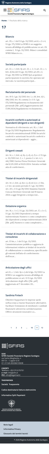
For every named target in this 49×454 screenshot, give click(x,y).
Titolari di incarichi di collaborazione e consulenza (26, 235)
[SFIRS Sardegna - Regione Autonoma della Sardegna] (13, 345)
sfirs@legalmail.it (13, 375)
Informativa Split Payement (13, 395)
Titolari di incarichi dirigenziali (22, 178)
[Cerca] (44, 10)
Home (4, 20)
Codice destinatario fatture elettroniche (19, 389)
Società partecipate (16, 64)
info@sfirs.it (13, 372)
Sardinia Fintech (14, 295)
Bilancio (10, 36)
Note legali (8, 424)
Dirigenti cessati (14, 150)
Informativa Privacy (12, 429)
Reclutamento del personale (20, 92)
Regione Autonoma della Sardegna (18, 3)
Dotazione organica (16, 206)
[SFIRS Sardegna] (3, 2)
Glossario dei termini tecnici (16, 433)
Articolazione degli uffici (18, 267)
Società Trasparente (11, 384)
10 (32, 327)
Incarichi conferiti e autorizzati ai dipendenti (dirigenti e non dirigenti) (25, 121)
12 (42, 327)
